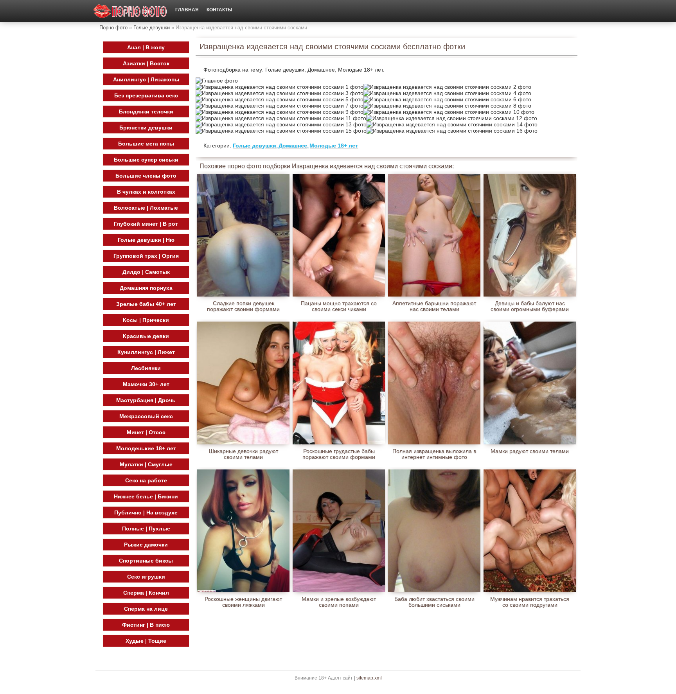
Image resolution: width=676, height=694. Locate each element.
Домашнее (293, 145)
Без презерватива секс (146, 95)
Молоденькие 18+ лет (146, 448)
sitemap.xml (369, 678)
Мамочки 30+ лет (146, 384)
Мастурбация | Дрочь (146, 400)
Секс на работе (146, 480)
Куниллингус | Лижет (146, 352)
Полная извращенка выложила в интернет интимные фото (434, 454)
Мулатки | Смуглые (146, 464)
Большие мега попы (146, 143)
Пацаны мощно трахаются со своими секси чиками (339, 306)
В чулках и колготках (146, 192)
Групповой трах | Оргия (146, 256)
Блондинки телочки (146, 111)
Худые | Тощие (146, 641)
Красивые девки (146, 336)
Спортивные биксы (146, 560)
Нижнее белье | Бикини (146, 496)
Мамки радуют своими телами (530, 451)
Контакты (219, 10)
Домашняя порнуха (146, 288)
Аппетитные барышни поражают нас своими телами (434, 306)
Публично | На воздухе (146, 512)
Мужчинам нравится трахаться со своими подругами (529, 602)
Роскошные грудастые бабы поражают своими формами (338, 454)
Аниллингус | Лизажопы (146, 79)
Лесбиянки (146, 368)
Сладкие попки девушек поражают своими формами (243, 306)
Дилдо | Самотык (146, 272)
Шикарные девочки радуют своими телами (243, 454)
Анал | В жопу (146, 47)
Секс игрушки (146, 577)
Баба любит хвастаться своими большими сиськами (434, 602)
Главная (187, 10)
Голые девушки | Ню (146, 240)
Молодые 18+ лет (333, 145)
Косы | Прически (146, 320)
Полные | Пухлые (146, 528)
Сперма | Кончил (146, 593)
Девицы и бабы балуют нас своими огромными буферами (530, 306)
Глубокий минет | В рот (146, 224)
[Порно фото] (130, 11)
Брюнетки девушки (146, 127)
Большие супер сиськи (146, 159)
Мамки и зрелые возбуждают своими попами (339, 602)
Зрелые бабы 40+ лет (146, 304)
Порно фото (113, 28)
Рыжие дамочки (146, 544)
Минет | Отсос (146, 432)
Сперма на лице (146, 609)
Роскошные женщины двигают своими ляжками (243, 602)
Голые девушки (151, 28)
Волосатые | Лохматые (146, 208)
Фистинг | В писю (146, 625)
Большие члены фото (145, 176)
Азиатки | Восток (146, 63)
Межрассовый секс (146, 416)
